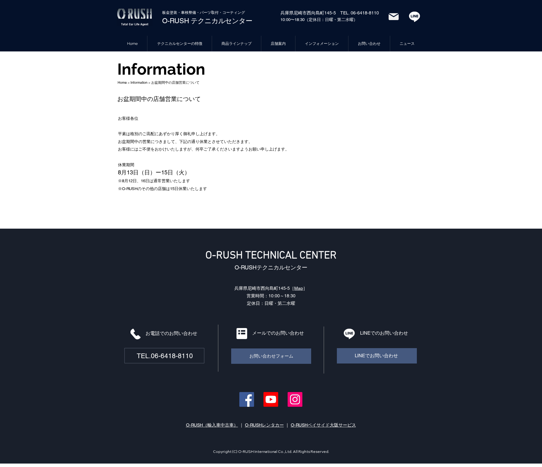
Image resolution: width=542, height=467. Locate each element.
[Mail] (393, 16)
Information (138, 82)
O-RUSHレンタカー (264, 424)
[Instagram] (295, 399)
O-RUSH (175, 21)
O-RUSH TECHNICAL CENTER (271, 255)
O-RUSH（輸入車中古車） (212, 424)
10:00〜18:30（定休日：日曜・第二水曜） (319, 19)
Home (122, 82)
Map (298, 288)
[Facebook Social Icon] (246, 399)
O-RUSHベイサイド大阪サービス (323, 424)
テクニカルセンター (220, 21)
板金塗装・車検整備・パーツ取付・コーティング (203, 12)
